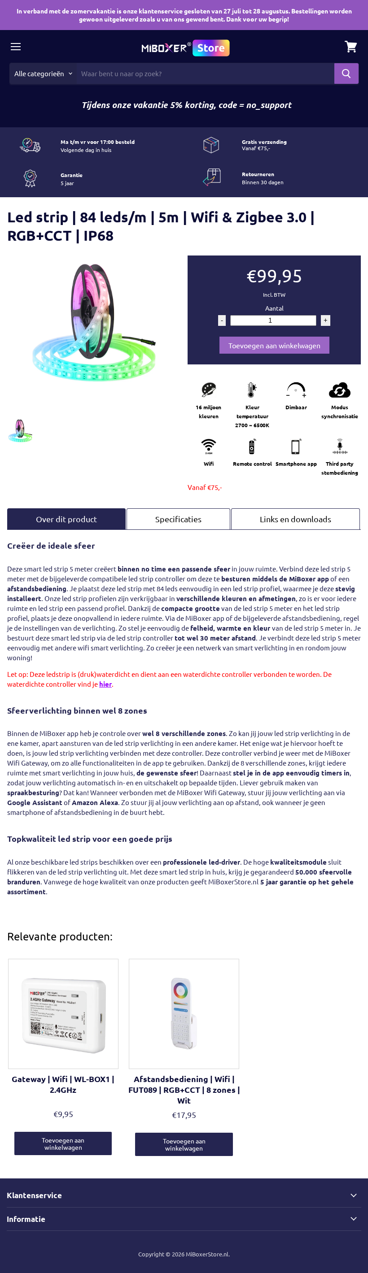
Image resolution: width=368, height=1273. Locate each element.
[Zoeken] (346, 73)
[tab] (66, 518)
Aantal (274, 308)
